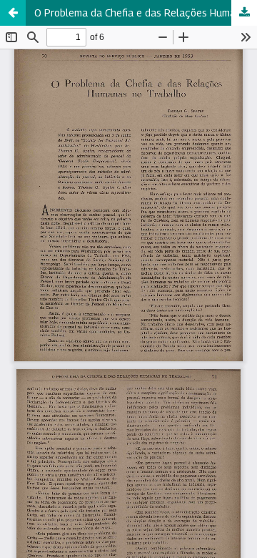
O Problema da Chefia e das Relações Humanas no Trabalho (145, 12)
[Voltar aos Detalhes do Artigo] (13, 13)
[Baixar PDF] (244, 13)
